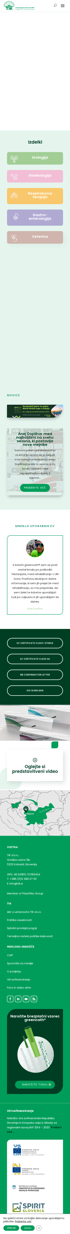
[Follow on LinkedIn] (18, 999)
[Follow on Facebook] (10, 999)
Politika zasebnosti (19, 920)
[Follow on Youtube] (26, 999)
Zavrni (27, 1228)
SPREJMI (11, 1228)
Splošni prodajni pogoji (22, 928)
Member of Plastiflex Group (25, 893)
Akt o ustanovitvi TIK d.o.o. (24, 912)
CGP (10, 955)
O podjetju (14, 971)
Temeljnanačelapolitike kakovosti (30, 936)
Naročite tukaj (35, 1084)
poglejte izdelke (28, 41)
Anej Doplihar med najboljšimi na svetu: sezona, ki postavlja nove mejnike (35, 439)
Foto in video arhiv (19, 987)
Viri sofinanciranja (18, 979)
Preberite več (23, 1221)
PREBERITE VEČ (18, 371)
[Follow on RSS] (34, 999)
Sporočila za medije (20, 963)
